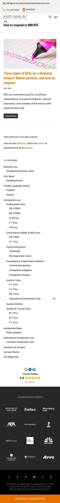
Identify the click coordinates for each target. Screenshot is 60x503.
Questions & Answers (14, 347)
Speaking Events (14, 180)
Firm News (9, 176)
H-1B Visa (14, 218)
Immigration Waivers (19, 275)
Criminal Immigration (20, 265)
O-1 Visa (13, 241)
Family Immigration (16, 247)
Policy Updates (13, 332)
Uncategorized (11, 356)
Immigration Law (12, 200)
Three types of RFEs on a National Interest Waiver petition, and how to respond (29, 78)
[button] (55, 17)
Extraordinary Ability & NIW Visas (23, 232)
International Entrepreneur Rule (32, 298)
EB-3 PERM (14, 213)
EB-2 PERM (14, 208)
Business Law (10, 167)
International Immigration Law (19, 337)
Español (10, 190)
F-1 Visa (13, 322)
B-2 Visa (13, 317)
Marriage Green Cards (20, 256)
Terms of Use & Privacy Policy (38, 489)
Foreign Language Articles (17, 186)
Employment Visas (15, 204)
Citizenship (14, 251)
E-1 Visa (13, 284)
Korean (10, 194)
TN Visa (13, 227)
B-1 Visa (13, 313)
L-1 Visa (13, 222)
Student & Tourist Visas (18, 308)
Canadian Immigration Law (20, 342)
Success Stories (11, 352)
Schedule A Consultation (30, 499)
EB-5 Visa (14, 294)
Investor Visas (13, 280)
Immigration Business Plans (20, 171)
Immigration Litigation (20, 270)
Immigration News (13, 328)
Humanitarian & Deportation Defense (25, 261)
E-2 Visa (13, 289)
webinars (21, 143)
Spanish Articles (14, 304)
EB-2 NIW (7, 88)
